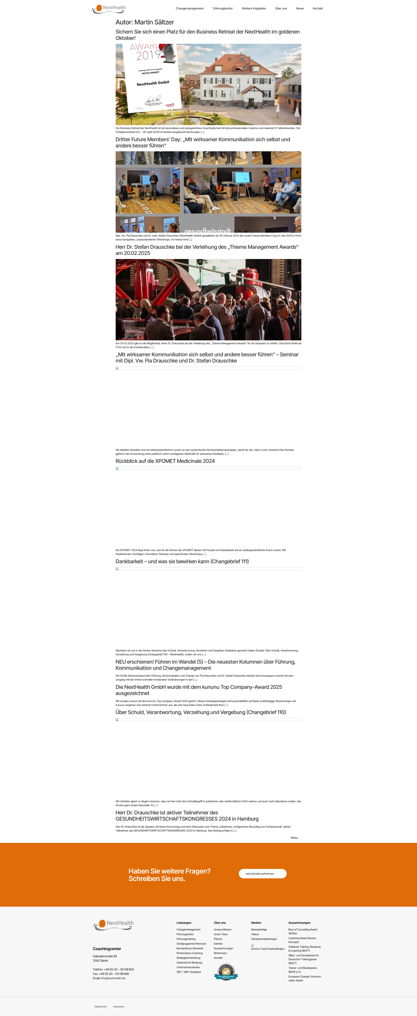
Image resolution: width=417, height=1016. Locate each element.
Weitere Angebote (254, 8)
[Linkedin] (323, 1006)
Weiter (296, 837)
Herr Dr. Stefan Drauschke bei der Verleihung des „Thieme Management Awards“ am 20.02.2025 (207, 250)
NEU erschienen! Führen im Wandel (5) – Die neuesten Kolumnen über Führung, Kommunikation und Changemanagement (206, 665)
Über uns (281, 8)
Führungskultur (223, 8)
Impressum (118, 1006)
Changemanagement (190, 8)
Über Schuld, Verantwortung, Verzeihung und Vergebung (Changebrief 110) (201, 712)
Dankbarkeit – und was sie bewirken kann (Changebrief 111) (182, 561)
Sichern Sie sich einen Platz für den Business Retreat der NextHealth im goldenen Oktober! (208, 34)
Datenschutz (100, 1006)
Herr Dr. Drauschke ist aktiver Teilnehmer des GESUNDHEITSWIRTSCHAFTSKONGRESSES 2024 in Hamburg (187, 815)
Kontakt (318, 8)
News (300, 8)
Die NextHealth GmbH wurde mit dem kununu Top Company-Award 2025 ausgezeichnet (199, 690)
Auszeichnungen (299, 922)
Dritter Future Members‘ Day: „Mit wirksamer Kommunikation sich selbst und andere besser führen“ (203, 142)
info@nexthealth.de (113, 978)
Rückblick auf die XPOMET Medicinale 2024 (165, 461)
